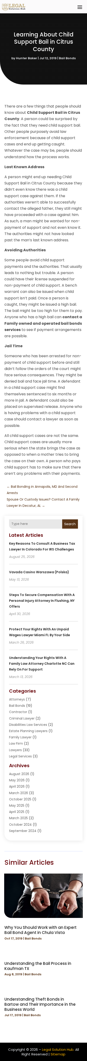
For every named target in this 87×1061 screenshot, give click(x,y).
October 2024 (20, 824)
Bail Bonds (67, 58)
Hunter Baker (26, 58)
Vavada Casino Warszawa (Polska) (39, 572)
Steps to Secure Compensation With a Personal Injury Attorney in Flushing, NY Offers (42, 601)
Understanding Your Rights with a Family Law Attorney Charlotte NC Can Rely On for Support (41, 663)
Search (70, 524)
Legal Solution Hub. (58, 1049)
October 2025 (20, 799)
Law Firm (16, 743)
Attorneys (17, 699)
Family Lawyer (20, 737)
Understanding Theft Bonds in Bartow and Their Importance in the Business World (40, 1004)
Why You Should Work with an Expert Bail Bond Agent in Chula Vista (40, 930)
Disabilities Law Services (28, 724)
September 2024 (22, 830)
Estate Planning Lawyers (28, 731)
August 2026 (19, 774)
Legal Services (20, 756)
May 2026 (17, 780)
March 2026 (18, 793)
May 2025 (16, 805)
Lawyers (15, 750)
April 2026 (17, 786)
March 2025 (18, 818)
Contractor (18, 712)
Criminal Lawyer (22, 718)
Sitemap (58, 1054)
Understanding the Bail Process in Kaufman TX (37, 966)
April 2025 (16, 811)
